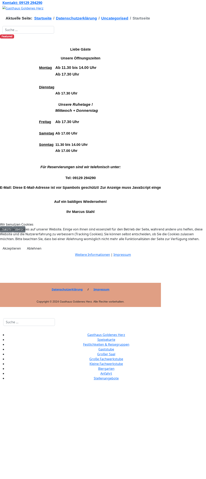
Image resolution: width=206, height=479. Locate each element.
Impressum (122, 254)
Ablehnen (34, 248)
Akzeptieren (12, 248)
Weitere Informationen (92, 254)
